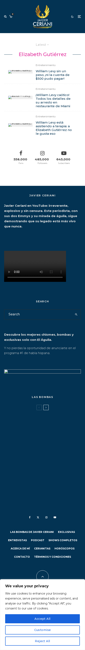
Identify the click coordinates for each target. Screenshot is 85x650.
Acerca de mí (20, 548)
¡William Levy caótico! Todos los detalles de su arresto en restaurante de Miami (53, 100)
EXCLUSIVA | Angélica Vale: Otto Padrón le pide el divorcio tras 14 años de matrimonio (48, 423)
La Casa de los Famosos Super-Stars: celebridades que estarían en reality (51, 464)
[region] (42, 614)
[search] (76, 315)
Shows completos (62, 540)
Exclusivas (66, 531)
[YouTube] (55, 517)
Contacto (22, 556)
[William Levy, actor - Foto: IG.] (20, 97)
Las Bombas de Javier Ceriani (61, 414)
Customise (42, 630)
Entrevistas (17, 540)
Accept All (42, 619)
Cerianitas (42, 548)
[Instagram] (46, 517)
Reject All (42, 641)
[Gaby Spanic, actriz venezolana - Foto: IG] (11, 442)
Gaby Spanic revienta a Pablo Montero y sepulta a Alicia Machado (50, 444)
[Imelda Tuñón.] (11, 481)
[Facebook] (30, 517)
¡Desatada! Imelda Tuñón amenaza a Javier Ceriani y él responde (51, 484)
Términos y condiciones (52, 556)
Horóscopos (64, 548)
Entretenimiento (45, 65)
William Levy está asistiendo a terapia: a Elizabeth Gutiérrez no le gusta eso (54, 128)
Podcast (37, 540)
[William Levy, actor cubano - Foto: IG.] (20, 125)
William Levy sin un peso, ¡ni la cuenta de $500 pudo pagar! (53, 74)
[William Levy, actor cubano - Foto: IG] (20, 71)
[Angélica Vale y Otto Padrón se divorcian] (11, 420)
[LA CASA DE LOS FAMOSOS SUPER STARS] (11, 461)
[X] (38, 517)
